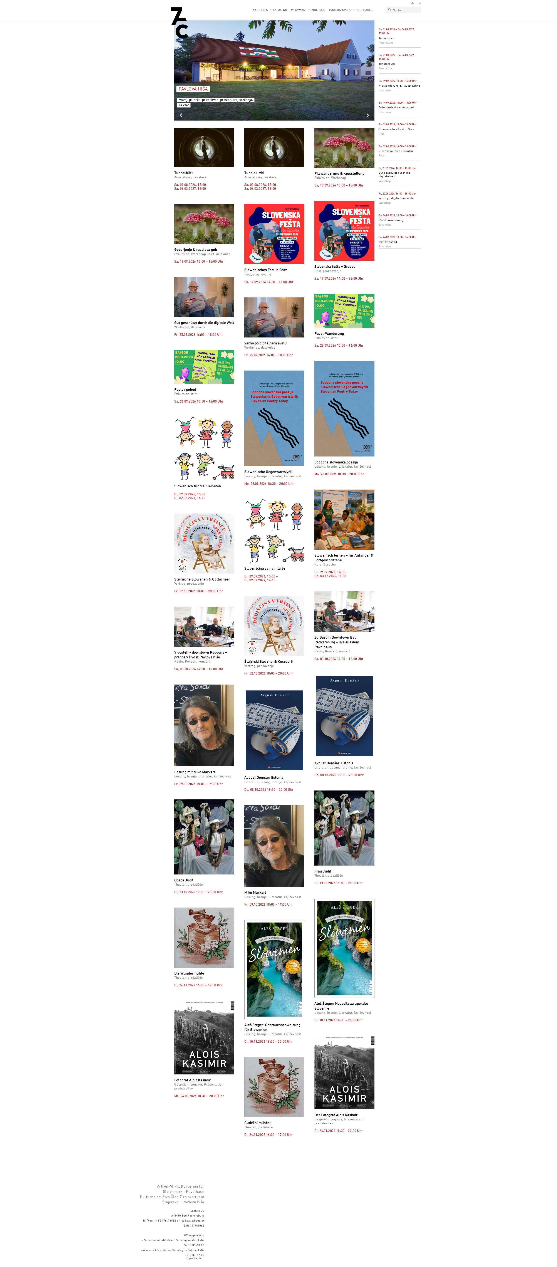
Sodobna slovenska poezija (336, 462)
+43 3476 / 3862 (165, 1220)
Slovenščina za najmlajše (264, 569)
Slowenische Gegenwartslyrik (268, 472)
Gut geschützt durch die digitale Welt (204, 323)
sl (419, 3)
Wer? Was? (298, 10)
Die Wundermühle (189, 973)
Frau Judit (322, 871)
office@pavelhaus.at (190, 1220)
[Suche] (389, 10)
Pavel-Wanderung (391, 220)
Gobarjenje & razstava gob (397, 107)
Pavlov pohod (388, 242)
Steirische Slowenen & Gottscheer (202, 579)
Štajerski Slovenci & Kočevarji (268, 662)
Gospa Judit (183, 880)
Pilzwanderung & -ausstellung (399, 85)
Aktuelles (260, 10)
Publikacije (364, 10)
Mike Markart (255, 893)
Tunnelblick (386, 38)
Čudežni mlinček (258, 1123)
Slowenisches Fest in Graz (396, 129)
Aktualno (280, 10)
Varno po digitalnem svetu (396, 198)
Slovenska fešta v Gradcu (396, 151)
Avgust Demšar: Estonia (263, 778)
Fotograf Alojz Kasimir (192, 1080)
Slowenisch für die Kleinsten (197, 486)
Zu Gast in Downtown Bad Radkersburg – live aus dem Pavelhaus (336, 642)
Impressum (193, 1258)
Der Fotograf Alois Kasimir (335, 1115)
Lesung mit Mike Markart (194, 772)
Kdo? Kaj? (318, 10)
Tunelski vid (387, 63)
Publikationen (340, 10)
